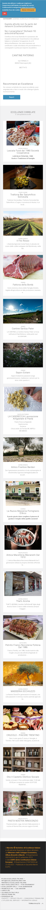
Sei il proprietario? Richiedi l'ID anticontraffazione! (20, 32)
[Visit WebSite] (23, 70)
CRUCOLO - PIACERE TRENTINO (23, 735)
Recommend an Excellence (18, 84)
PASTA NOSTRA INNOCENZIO (23, 821)
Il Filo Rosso (23, 241)
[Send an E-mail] (21, 70)
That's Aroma (23, 601)
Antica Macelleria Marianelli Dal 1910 (23, 556)
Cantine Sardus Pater (23, 329)
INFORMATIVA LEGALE (29, 900)
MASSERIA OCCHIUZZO (23, 691)
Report (11, 97)
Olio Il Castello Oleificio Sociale (23, 777)
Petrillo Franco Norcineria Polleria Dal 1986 (23, 646)
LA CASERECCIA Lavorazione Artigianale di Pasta (23, 417)
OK (5, 13)
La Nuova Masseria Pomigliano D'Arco (23, 512)
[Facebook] (25, 70)
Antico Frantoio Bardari (23, 467)
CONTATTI (4, 898)
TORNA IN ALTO (35, 903)
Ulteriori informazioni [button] (28, 10)
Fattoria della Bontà (23, 285)
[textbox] (23, 157)
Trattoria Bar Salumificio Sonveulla (23, 196)
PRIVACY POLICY (16, 898)
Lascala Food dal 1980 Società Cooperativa (23, 152)
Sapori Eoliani (23, 373)
